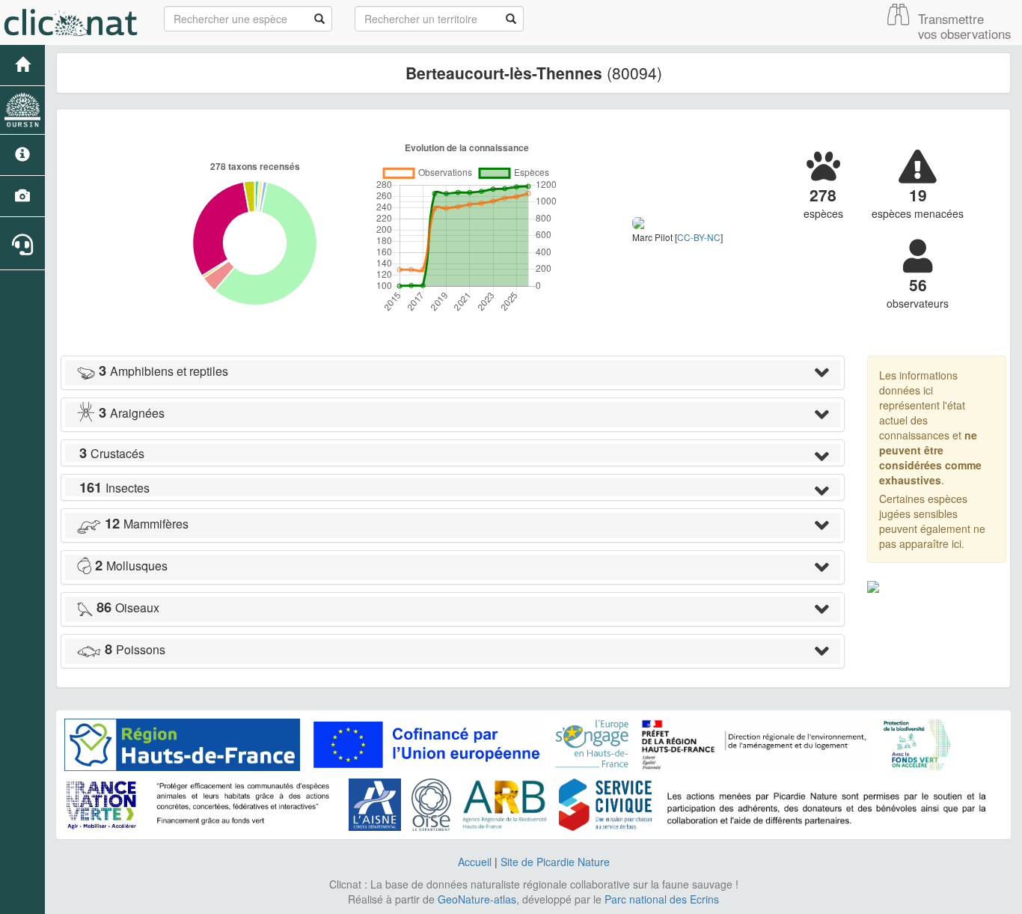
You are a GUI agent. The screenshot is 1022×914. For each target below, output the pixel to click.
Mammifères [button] (147, 523)
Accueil (475, 861)
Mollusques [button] (131, 565)
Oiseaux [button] (128, 607)
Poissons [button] (135, 649)
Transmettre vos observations (964, 26)
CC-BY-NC (698, 237)
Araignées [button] (132, 412)
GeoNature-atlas (477, 899)
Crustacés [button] (111, 453)
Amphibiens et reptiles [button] (163, 371)
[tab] (452, 373)
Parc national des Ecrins (662, 899)
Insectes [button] (114, 487)
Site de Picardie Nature (555, 861)
